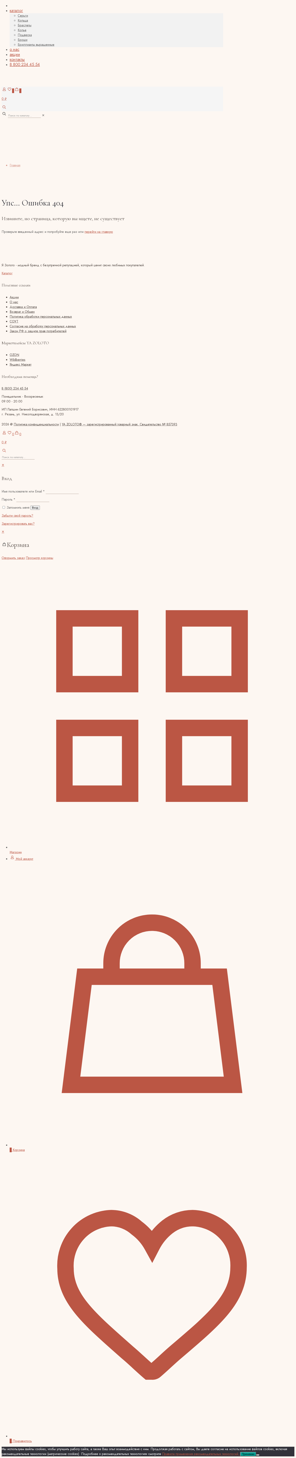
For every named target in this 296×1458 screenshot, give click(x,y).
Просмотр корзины (39, 558)
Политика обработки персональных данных (41, 316)
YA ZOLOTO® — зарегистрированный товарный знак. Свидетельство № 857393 (119, 424)
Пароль (8, 499)
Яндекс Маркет (20, 364)
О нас (14, 302)
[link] (43, 115)
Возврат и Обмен (22, 311)
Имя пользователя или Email (23, 491)
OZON (14, 355)
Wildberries (17, 359)
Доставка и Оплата (23, 307)
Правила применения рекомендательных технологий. (201, 1454)
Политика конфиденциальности (36, 424)
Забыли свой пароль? (17, 515)
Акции (14, 297)
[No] (257, 1455)
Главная (15, 165)
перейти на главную (99, 231)
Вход (35, 507)
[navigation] (148, 544)
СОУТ (14, 321)
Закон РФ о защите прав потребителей (38, 331)
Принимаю (248, 1454)
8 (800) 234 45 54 (15, 388)
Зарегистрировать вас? (18, 523)
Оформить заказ (13, 558)
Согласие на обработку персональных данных (43, 326)
